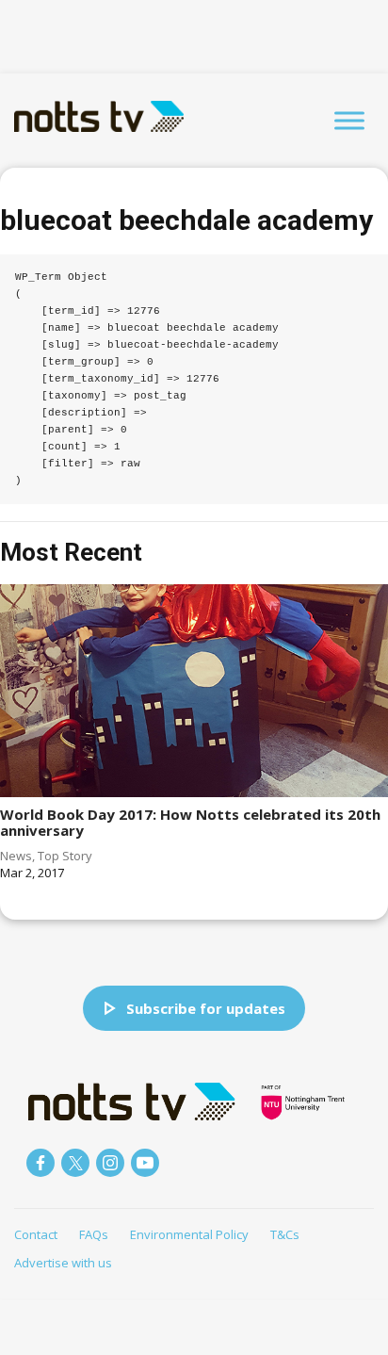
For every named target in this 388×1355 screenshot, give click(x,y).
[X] (75, 1163)
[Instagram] (110, 1163)
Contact (35, 1234)
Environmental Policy (189, 1234)
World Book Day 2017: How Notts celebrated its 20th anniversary (190, 822)
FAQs (93, 1234)
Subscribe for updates (205, 1008)
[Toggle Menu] (349, 120)
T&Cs (284, 1234)
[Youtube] (145, 1163)
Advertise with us (63, 1262)
